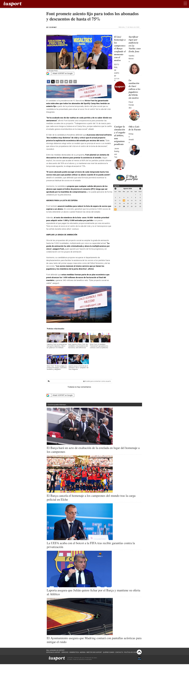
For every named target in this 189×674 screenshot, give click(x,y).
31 (115, 209)
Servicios (64, 652)
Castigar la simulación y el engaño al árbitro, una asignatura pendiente (119, 135)
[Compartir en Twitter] (53, 81)
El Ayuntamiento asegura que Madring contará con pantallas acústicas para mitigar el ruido (94, 640)
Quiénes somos (108, 652)
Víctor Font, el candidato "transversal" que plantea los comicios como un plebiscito (99, 346)
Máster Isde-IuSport (94, 652)
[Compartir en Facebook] (48, 81)
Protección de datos (91, 658)
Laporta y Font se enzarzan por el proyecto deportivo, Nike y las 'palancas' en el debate (57, 346)
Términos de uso (79, 658)
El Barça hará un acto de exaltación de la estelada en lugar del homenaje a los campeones (93, 450)
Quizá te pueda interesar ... (57, 404)
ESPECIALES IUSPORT (53, 652)
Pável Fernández (131, 105)
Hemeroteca (74, 652)
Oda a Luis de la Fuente (135, 128)
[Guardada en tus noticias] (61, 81)
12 (124, 200)
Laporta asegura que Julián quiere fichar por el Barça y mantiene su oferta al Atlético (93, 592)
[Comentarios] (66, 81)
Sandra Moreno (131, 58)
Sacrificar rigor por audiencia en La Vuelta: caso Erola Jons (135, 44)
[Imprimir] (57, 81)
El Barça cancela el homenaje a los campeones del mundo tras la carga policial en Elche (91, 497)
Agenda (116, 186)
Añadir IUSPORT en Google (63, 73)
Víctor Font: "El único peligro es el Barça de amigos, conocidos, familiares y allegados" (57, 367)
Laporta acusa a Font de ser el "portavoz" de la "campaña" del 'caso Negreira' (78, 367)
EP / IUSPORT (51, 27)
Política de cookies (131, 652)
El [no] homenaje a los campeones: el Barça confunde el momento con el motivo (120, 48)
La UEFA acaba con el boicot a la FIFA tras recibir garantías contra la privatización (91, 545)
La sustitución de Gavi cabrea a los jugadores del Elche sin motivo (134, 88)
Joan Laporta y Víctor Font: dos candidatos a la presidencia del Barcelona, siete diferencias (78, 346)
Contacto (119, 652)
